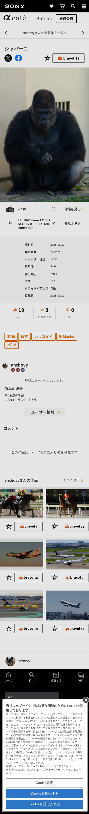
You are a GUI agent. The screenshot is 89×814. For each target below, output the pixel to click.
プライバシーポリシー (55, 769)
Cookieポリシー (44, 766)
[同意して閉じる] (85, 699)
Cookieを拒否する (44, 793)
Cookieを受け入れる (44, 804)
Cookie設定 (44, 783)
